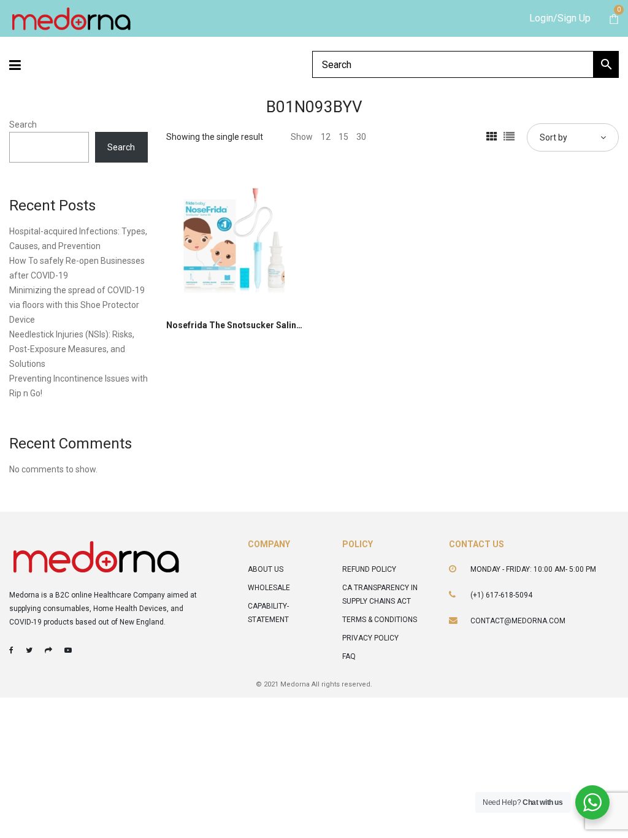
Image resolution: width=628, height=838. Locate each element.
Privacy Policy (370, 638)
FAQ (349, 656)
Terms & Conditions (379, 619)
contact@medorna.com (517, 621)
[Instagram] (48, 650)
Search (23, 124)
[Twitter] (29, 650)
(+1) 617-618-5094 (501, 595)
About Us (265, 569)
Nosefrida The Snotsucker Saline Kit (240, 325)
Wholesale (269, 587)
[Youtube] (68, 650)
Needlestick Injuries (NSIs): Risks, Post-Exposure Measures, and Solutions (71, 349)
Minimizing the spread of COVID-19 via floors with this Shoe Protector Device (77, 305)
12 (326, 137)
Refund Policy (369, 569)
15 (343, 137)
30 (361, 137)
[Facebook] (11, 650)
